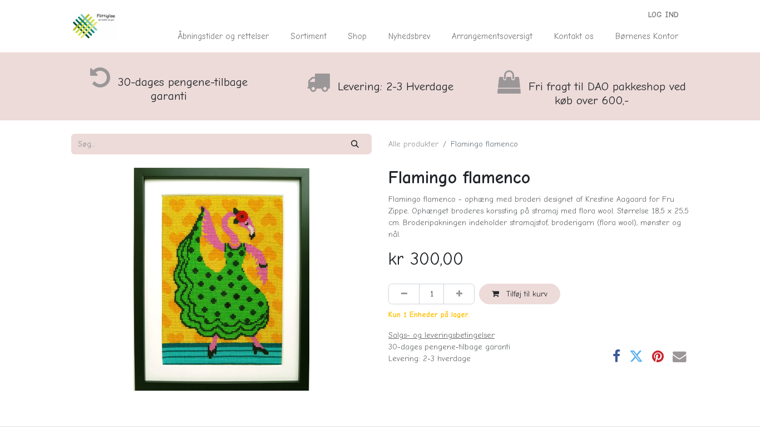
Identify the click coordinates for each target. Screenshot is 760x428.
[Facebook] (616, 357)
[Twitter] (636, 357)
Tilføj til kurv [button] (525, 294)
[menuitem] (223, 36)
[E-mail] (680, 357)
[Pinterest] (658, 357)
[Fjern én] (404, 294)
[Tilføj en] (459, 294)
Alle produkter (413, 144)
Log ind (663, 15)
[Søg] (355, 144)
